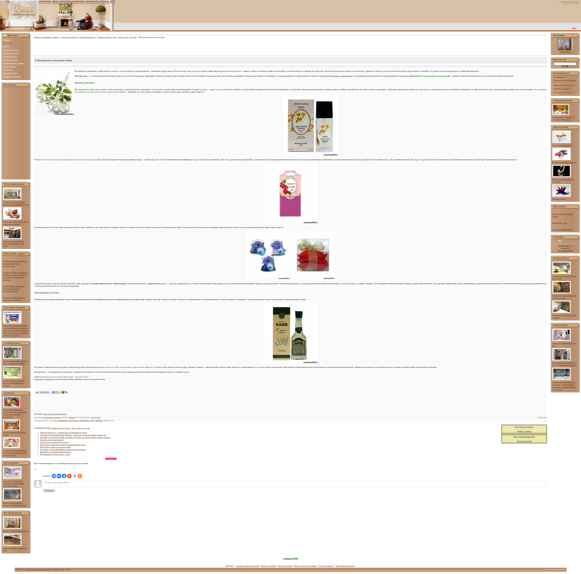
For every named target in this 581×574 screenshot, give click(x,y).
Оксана (71, 417)
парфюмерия (63, 420)
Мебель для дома (561, 89)
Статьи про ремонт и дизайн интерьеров (78, 37)
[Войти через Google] (74, 476)
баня (92, 420)
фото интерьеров (78, 2)
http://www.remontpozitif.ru (55, 414)
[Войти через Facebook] (64, 476)
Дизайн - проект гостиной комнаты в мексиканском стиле (16, 203)
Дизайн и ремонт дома (106, 37)
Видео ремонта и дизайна (305, 566)
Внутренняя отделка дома (565, 81)
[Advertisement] (16, 133)
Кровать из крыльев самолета (564, 162)
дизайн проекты (45, 2)
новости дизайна (92, 2)
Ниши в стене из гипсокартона (16, 531)
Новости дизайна (268, 566)
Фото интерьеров (285, 566)
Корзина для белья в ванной (52, 440)
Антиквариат (559, 77)
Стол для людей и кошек (562, 145)
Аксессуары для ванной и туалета (54, 442)
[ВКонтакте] (53, 392)
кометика (98, 420)
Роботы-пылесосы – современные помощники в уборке (63, 432)
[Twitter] (56, 392)
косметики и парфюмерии (341, 76)
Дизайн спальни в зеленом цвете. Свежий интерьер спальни (14, 383)
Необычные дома (559, 223)
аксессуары (73, 420)
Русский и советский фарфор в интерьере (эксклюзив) (63, 449)
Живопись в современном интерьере (55, 452)
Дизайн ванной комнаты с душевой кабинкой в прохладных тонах (14, 288)
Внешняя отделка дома (564, 85)
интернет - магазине (44, 379)
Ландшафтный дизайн (344, 566)
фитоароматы (84, 420)
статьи (55, 2)
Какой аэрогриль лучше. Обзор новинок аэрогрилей (16, 223)
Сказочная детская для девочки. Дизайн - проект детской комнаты (13, 483)
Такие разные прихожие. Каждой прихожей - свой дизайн (13, 243)
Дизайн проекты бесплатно (247, 566)
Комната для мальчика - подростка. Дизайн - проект (14, 504)
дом (55, 420)
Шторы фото (565, 52)
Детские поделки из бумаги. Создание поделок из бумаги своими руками (15, 452)
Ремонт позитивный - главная (46, 37)
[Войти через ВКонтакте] (59, 476)
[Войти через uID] (54, 476)
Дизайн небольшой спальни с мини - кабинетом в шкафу (15, 362)
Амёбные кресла (559, 199)
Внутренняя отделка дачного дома (54, 454)
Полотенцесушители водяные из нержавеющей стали (62, 445)
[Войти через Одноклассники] (80, 476)
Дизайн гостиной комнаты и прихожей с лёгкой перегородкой (14, 263)
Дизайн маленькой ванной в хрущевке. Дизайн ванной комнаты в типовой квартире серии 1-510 (564, 386)
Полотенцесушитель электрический (55, 447)
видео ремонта (64, 2)
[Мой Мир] (63, 392)
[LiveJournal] (66, 392)
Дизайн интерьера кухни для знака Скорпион (564, 296)
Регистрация (104, 2)
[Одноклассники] (60, 392)
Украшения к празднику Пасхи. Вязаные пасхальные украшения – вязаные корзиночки (15, 413)
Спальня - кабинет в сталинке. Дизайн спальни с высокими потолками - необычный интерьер (15, 276)
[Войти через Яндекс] (69, 476)
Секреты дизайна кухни (562, 229)
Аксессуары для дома (127, 37)
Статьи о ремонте (325, 566)
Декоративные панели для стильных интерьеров (563, 118)
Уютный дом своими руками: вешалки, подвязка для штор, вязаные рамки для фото (75, 437)
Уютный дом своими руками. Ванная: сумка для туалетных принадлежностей (73, 435)
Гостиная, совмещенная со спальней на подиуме (14, 298)
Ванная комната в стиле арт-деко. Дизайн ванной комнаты (564, 364)
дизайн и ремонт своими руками (38, 570)
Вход (112, 2)
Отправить (49, 490)
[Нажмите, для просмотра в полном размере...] (310, 155)
